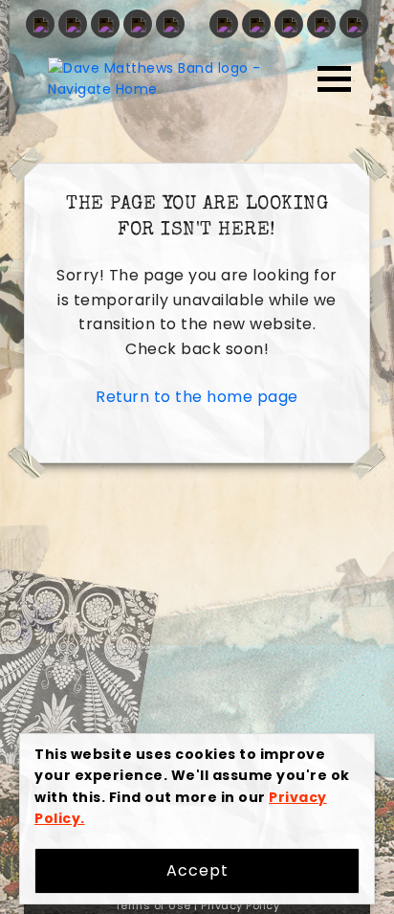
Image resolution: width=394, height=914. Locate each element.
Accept (197, 870)
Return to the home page (197, 397)
